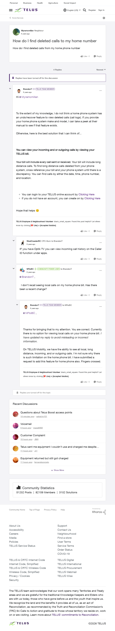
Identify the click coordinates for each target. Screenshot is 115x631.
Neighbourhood (67, 533)
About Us (14, 525)
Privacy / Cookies (19, 575)
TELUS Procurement (70, 567)
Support (62, 525)
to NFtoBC (67, 305)
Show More (59, 470)
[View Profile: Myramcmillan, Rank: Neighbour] (16, 31)
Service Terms (66, 545)
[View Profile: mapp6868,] (15, 426)
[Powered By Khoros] (99, 511)
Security (14, 580)
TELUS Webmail (67, 572)
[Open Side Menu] (11, 10)
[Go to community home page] (27, 10)
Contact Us (64, 529)
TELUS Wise (65, 575)
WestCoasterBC (34, 241)
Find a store (65, 537)
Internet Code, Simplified (23, 564)
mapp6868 (38, 428)
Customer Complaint (32, 435)
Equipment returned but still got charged (44, 458)
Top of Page (34, 509)
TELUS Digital (66, 559)
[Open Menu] (104, 18)
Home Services (17, 18)
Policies (13, 541)
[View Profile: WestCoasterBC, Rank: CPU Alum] (22, 242)
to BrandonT (57, 241)
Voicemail (26, 423)
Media (12, 537)
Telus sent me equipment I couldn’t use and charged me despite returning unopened (58, 447)
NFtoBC (30, 269)
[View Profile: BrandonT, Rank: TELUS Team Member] (19, 90)
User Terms (64, 541)
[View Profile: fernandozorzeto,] (15, 460)
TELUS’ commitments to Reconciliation (75, 614)
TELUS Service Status (22, 545)
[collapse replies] (10, 88)
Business (27, 3)
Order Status (65, 549)
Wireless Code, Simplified (24, 572)
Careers (13, 533)
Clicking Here (86, 194)
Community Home (17, 509)
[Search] (84, 10)
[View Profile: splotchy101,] (15, 414)
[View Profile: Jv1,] (15, 448)
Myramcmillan (27, 30)
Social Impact (70, 3)
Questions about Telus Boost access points (46, 412)
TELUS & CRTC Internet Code (27, 559)
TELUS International (69, 564)
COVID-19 (64, 553)
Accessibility (16, 529)
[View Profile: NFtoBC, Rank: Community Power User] (22, 270)
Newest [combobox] (101, 69)
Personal (14, 3)
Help (63, 509)
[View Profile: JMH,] (15, 437)
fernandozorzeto (41, 462)
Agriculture (53, 3)
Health (40, 3)
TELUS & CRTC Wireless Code (27, 567)
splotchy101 (41, 416)
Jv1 (35, 451)
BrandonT (27, 89)
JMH (36, 439)
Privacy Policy (50, 509)
